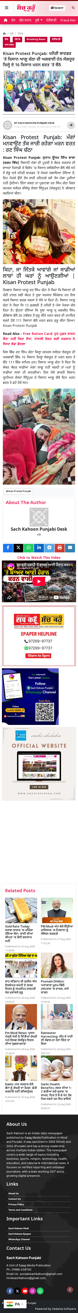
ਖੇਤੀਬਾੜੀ (51, 21)
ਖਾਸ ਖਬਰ (9, 44)
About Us (13, 1193)
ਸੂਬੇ (11, 34)
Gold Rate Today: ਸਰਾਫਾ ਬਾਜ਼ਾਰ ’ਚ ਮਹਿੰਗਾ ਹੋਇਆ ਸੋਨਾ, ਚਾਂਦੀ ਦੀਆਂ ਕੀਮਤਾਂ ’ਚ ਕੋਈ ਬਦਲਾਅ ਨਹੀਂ (19, 934)
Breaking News (36, 39)
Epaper (59, 8)
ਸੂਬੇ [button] (37, 21)
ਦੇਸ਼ (13, 21)
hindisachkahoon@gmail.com (25, 1278)
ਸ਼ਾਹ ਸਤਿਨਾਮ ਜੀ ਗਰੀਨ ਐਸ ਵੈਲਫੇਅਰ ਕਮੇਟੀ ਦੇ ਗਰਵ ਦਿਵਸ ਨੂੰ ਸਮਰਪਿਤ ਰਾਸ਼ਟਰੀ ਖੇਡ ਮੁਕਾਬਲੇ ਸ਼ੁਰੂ (21, 987)
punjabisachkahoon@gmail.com (41, 1274)
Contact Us (14, 1198)
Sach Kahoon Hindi (18, 1228)
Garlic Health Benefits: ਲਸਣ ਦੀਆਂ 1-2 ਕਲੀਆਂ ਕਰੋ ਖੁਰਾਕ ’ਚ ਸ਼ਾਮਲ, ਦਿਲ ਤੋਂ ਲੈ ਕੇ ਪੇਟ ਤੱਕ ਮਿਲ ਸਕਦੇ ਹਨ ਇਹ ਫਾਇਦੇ (56, 1092)
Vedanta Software (64, 1309)
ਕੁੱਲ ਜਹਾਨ (25, 21)
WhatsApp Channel (19, 1239)
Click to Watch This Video (39, 558)
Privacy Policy (16, 1204)
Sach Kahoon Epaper (19, 1233)
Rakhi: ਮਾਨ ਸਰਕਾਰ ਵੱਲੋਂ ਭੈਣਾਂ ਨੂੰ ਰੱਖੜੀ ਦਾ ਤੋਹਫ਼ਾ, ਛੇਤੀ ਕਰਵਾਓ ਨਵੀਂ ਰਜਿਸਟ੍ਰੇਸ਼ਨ (21, 1088)
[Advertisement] (39, 842)
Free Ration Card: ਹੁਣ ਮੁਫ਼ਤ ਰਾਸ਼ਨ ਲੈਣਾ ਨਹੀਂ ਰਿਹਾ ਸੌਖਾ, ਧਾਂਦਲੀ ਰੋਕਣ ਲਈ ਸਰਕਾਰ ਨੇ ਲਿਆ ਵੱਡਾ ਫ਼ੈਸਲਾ (39, 339)
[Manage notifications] (70, 1290)
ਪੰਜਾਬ (20, 34)
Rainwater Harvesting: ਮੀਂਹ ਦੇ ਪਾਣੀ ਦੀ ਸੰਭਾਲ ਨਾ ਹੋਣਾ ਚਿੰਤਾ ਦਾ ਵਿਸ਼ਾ (57, 1038)
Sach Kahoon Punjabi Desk (39, 529)
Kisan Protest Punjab (19, 491)
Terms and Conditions (20, 1209)
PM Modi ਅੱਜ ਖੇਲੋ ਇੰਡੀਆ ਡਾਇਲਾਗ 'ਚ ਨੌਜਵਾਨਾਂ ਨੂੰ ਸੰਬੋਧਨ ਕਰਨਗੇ (57, 930)
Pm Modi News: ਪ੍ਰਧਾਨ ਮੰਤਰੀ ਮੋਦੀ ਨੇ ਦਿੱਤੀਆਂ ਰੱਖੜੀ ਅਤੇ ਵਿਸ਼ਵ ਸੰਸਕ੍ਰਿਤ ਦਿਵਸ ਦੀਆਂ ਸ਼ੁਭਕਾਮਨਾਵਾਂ (21, 1038)
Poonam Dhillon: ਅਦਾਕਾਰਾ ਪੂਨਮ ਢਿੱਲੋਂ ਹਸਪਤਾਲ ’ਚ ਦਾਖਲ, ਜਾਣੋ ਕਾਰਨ (55, 987)
